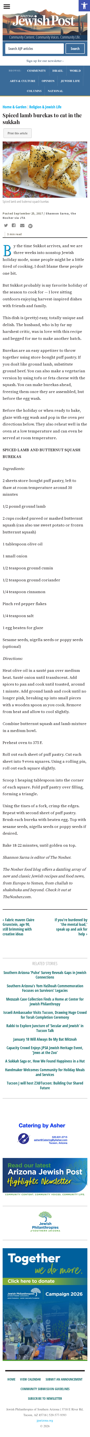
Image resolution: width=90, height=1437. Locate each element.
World (75, 70)
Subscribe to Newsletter (45, 1398)
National (55, 91)
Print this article (18, 133)
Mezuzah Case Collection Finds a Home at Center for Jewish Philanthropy (45, 1001)
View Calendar (30, 1379)
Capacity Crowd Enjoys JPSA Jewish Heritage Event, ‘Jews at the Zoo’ (45, 1050)
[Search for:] (34, 48)
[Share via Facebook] (14, 225)
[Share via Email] (23, 225)
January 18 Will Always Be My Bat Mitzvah (45, 1039)
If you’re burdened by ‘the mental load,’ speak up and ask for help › (71, 926)
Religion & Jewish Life (45, 106)
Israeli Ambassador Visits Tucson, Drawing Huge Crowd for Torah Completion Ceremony (45, 1015)
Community (36, 70)
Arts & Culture (22, 81)
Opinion (48, 81)
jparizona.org (45, 1420)
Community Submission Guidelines (45, 1389)
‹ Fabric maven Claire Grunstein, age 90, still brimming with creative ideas (18, 926)
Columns (34, 91)
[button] (84, 5)
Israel (57, 70)
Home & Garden (14, 106)
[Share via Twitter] (6, 225)
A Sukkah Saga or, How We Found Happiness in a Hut (45, 1061)
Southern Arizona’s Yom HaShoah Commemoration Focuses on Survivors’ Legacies (45, 988)
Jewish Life (70, 81)
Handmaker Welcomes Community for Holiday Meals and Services (45, 1072)
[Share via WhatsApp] (30, 226)
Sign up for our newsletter (44, 60)
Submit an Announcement (64, 1379)
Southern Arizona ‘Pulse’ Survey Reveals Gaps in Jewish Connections (44, 975)
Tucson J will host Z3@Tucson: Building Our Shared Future (45, 1085)
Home (11, 1379)
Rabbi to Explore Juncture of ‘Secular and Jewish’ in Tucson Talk (44, 1028)
